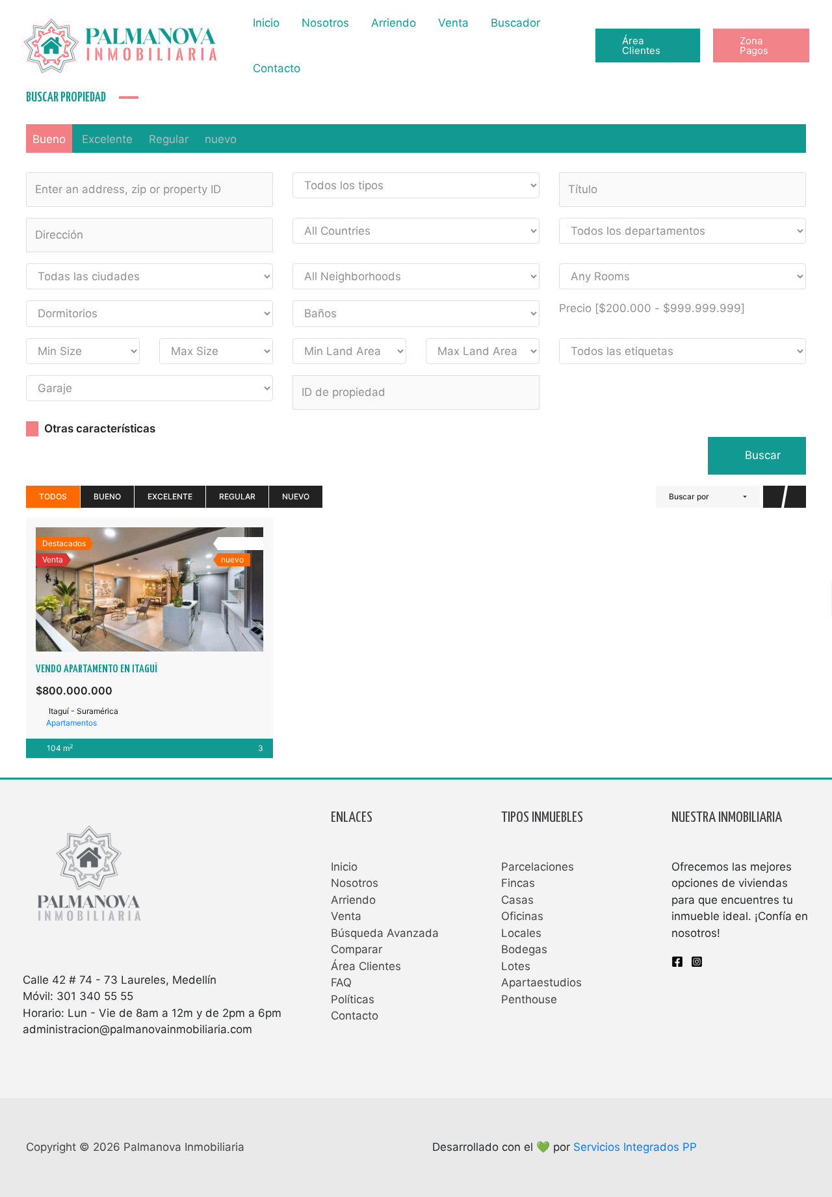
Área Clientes (366, 966)
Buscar (761, 455)
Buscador (515, 22)
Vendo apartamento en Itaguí (96, 669)
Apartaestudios (541, 982)
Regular (168, 139)
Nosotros (325, 22)
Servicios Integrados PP (635, 1146)
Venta (453, 22)
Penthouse (529, 999)
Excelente (107, 139)
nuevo (221, 139)
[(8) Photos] (135, 589)
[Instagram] (697, 961)
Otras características (98, 428)
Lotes (515, 966)
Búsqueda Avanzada (385, 933)
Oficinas (522, 916)
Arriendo (393, 22)
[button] (647, 45)
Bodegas (524, 949)
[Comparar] (164, 589)
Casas (517, 899)
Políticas (352, 999)
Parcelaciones (537, 866)
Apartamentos (71, 723)
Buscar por (689, 496)
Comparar (356, 949)
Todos (53, 496)
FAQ (341, 982)
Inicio (266, 22)
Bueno (49, 139)
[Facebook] (677, 961)
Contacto (276, 68)
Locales (521, 933)
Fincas (518, 882)
